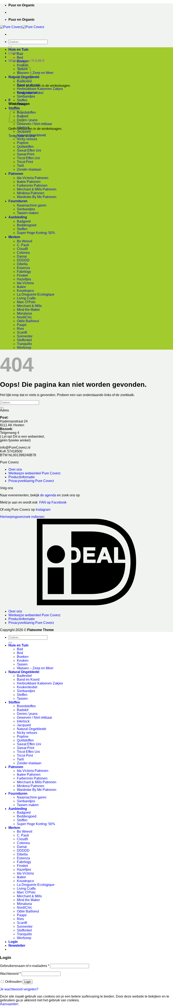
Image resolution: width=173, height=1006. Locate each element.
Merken (14, 237)
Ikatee (21, 287)
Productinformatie (21, 477)
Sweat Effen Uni (29, 150)
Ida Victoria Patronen (32, 178)
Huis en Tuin (18, 49)
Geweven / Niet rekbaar (34, 124)
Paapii (22, 325)
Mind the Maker (28, 309)
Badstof (22, 710)
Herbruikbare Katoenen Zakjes (40, 89)
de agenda (48, 495)
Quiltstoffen (25, 146)
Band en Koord (28, 85)
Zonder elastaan (29, 169)
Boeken (22, 61)
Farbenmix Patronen (32, 185)
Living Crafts (26, 298)
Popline (22, 143)
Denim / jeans (27, 120)
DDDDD (23, 260)
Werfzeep (24, 347)
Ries (20, 328)
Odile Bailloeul (28, 321)
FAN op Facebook (52, 502)
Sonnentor (24, 336)
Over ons (15, 469)
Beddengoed (26, 225)
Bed (20, 57)
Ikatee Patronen (29, 181)
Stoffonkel (24, 340)
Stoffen (22, 100)
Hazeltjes (24, 279)
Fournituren (17, 201)
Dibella (22, 264)
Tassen (22, 104)
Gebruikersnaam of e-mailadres (24, 966)
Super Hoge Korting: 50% (36, 233)
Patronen (15, 173)
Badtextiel (24, 81)
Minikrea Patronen (30, 193)
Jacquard (24, 131)
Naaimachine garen (31, 205)
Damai (22, 256)
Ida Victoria (25, 283)
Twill (20, 165)
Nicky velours (27, 139)
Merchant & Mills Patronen (36, 189)
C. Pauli (23, 245)
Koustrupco (25, 290)
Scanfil (22, 332)
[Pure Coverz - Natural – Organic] (22, 27)
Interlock (23, 127)
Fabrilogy (24, 271)
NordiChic (24, 317)
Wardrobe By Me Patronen (36, 197)
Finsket (22, 275)
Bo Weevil (24, 241)
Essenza (23, 268)
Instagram (43, 509)
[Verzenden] (10, 47)
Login (27, 981)
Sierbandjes (26, 96)
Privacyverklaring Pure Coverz (31, 481)
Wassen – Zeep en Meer (35, 73)
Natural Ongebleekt (31, 135)
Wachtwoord (10, 973)
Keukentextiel (27, 92)
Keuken (22, 660)
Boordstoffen (26, 112)
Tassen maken (28, 213)
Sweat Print (25, 154)
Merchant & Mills (29, 306)
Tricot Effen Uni (28, 158)
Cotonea (23, 252)
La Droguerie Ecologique (35, 294)
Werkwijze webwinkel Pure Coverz (34, 473)
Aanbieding (17, 217)
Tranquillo (24, 344)
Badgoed (24, 221)
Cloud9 (22, 249)
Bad (20, 54)
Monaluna (24, 313)
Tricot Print (25, 162)
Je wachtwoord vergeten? (19, 989)
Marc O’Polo (26, 302)
